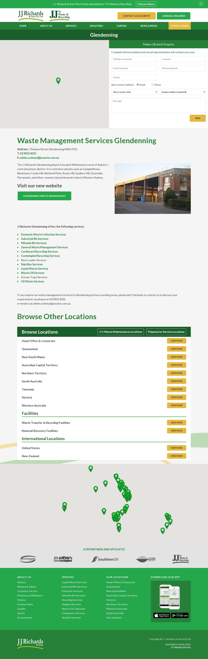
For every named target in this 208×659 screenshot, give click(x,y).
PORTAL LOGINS (180, 25)
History (21, 582)
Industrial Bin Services (34, 238)
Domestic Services (72, 591)
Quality (21, 608)
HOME (22, 25)
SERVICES (71, 25)
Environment (24, 617)
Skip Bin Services (71, 617)
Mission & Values (26, 586)
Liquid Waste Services (34, 268)
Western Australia (116, 608)
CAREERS (122, 25)
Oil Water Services (32, 281)
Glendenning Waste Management (44, 196)
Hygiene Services (71, 604)
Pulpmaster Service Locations (166, 331)
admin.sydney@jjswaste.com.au (39, 157)
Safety (21, 613)
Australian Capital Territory (122, 595)
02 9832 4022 (28, 153)
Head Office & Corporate (120, 582)
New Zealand (113, 617)
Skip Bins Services (32, 264)
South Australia (115, 613)
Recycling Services (72, 599)
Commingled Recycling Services (40, 255)
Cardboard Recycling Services (39, 251)
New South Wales (116, 591)
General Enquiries (173, 15)
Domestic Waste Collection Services (43, 234)
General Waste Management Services (44, 247)
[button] (58, 80)
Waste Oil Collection (73, 608)
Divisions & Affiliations (30, 595)
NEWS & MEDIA (148, 25)
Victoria (110, 599)
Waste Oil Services (32, 273)
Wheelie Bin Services (34, 243)
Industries (96, 25)
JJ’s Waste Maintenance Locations (120, 331)
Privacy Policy (25, 604)
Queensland (113, 586)
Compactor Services (73, 613)
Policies (21, 599)
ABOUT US (46, 25)
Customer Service (27, 591)
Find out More (146, 4)
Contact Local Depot (136, 15)
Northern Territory (117, 604)
